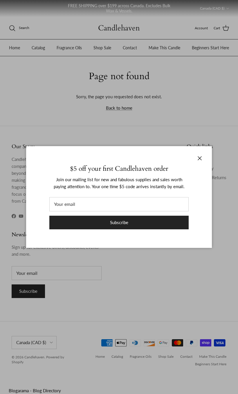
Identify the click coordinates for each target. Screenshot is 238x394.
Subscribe (119, 222)
